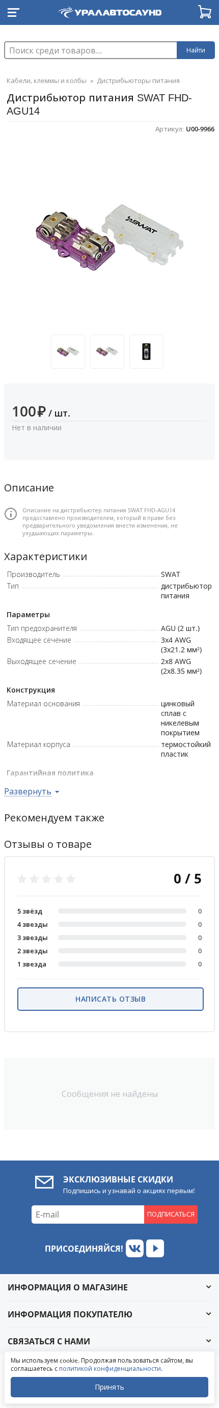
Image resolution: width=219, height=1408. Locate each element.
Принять (109, 1387)
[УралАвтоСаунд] (109, 10)
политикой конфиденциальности (110, 1368)
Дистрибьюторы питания (138, 80)
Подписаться (171, 1214)
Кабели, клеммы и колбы (47, 80)
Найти (195, 50)
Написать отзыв (110, 999)
